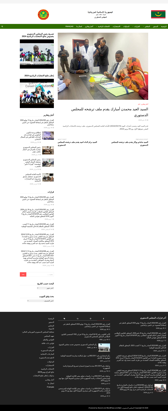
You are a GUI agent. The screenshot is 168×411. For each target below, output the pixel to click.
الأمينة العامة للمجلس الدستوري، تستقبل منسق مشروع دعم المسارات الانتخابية (32, 177)
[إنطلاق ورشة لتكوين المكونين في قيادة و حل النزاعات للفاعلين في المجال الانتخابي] (48, 133)
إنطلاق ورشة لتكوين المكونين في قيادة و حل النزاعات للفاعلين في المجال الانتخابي (30, 135)
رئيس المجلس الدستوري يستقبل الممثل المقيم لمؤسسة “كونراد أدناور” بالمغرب (32, 163)
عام (139, 104)
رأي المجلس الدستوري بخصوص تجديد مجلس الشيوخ (78, 344)
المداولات (126, 26)
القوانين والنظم (48, 340)
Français (69, 26)
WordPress (111, 408)
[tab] (103, 319)
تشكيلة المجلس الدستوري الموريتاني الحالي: (38, 332)
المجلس (147, 26)
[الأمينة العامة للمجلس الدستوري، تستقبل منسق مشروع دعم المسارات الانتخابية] (48, 175)
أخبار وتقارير (89, 26)
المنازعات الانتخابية (47, 354)
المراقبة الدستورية (47, 350)
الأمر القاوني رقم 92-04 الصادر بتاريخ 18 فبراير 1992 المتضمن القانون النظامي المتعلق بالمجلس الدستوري (85, 335)
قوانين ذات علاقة (48, 343)
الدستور (155, 26)
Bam (120, 408)
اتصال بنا (79, 26)
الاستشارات (116, 26)
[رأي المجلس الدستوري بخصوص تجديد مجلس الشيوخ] (104, 345)
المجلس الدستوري (128, 408)
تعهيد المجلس (49, 336)
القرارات (137, 26)
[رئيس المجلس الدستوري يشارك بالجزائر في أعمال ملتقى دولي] (48, 147)
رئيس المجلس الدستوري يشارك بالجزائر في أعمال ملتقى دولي (32, 149)
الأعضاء (51, 329)
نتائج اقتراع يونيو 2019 (46, 372)
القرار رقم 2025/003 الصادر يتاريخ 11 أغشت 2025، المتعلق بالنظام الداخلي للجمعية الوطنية (37, 225)
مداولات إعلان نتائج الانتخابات (43, 376)
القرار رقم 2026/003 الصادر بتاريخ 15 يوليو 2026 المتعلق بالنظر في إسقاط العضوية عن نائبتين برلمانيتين (37, 122)
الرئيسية (163, 26)
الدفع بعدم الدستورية (46, 358)
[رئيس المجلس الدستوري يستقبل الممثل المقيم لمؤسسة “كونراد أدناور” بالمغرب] (48, 160)
